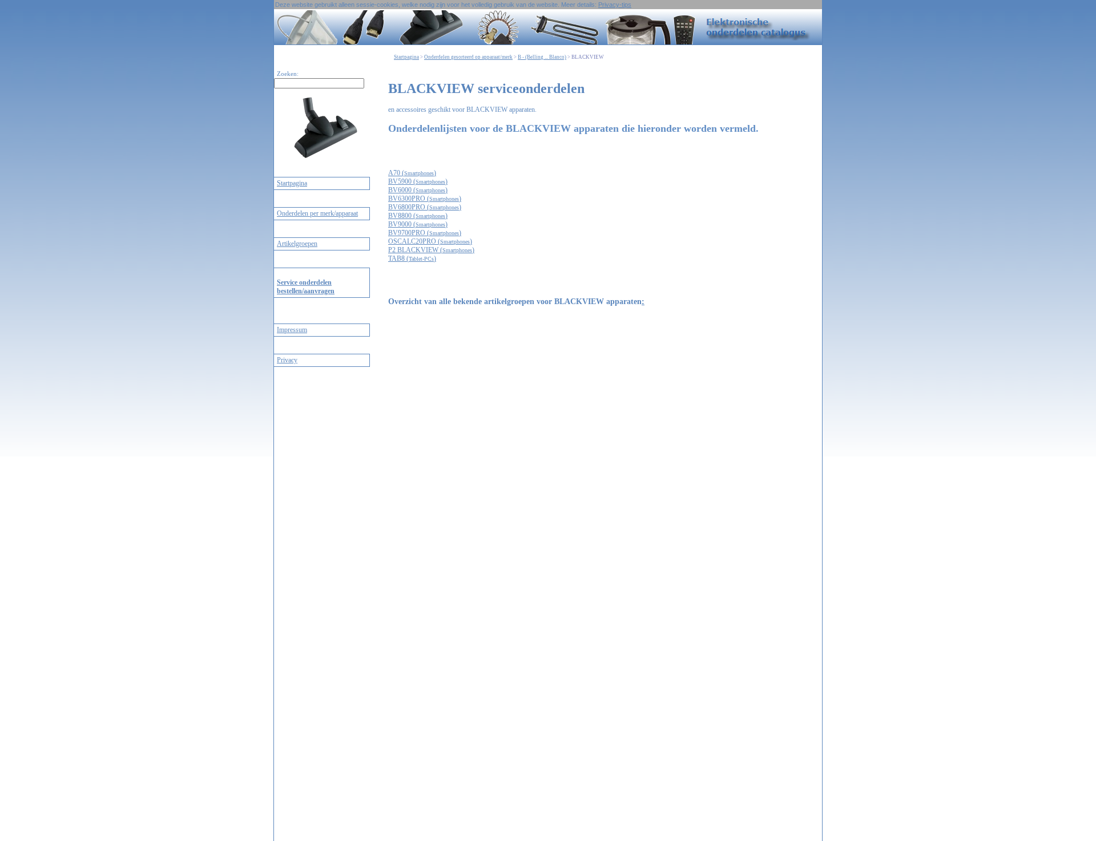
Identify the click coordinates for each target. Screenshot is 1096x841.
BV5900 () (418, 181)
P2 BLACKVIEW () (431, 250)
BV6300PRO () (424, 199)
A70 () (412, 173)
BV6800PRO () (424, 207)
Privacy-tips (614, 4)
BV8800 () (418, 216)
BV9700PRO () (424, 233)
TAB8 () (412, 258)
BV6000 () (418, 190)
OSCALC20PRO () (430, 241)
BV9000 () (418, 224)
